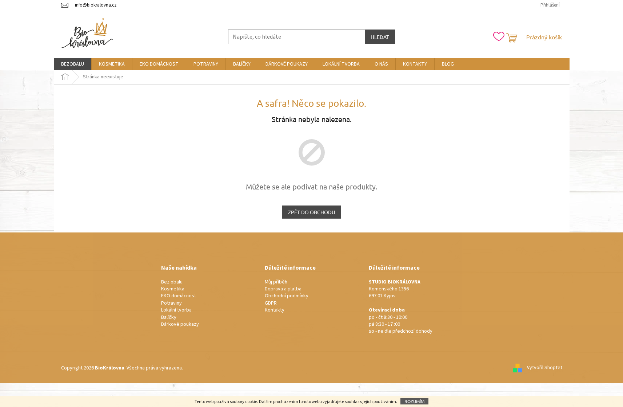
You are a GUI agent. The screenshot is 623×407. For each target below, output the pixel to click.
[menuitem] (72, 64)
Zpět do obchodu (311, 212)
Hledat (380, 37)
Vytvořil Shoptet (544, 368)
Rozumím (414, 401)
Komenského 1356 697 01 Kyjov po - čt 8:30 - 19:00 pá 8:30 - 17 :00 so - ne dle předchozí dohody (400, 307)
